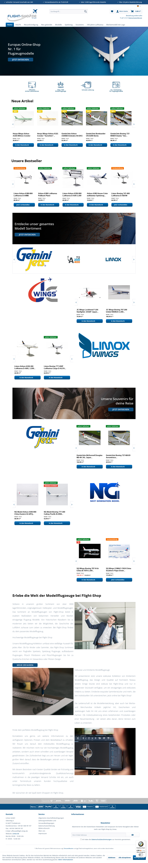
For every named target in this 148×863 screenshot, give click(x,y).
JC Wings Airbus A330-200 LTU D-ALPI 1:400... (94, 311)
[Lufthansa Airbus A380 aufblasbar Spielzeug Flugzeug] (99, 178)
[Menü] (144, 841)
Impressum (42, 833)
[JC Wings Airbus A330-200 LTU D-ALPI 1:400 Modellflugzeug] (95, 292)
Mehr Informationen (65, 860)
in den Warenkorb (24, 145)
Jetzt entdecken (20, 59)
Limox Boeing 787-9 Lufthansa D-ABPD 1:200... (72, 195)
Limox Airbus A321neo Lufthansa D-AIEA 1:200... (59, 367)
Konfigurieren (139, 857)
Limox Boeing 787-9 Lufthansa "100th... (121, 195)
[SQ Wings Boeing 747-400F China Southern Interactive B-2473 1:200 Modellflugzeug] (126, 551)
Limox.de (15, 834)
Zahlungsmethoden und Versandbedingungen (47, 822)
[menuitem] (69, 11)
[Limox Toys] (119, 259)
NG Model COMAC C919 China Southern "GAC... (33, 513)
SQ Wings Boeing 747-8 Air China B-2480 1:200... (95, 570)
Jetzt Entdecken (27, 234)
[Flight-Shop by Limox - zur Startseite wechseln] (22, 15)
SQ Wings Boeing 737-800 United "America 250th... (48, 135)
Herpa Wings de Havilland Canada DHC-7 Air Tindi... (98, 135)
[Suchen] (85, 11)
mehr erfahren (25, 665)
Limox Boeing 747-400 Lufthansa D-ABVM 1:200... (25, 195)
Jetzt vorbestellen (48, 145)
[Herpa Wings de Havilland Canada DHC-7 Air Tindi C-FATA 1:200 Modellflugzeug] (98, 118)
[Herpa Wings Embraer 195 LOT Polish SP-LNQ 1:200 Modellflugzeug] (122, 118)
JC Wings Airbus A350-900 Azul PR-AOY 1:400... (124, 311)
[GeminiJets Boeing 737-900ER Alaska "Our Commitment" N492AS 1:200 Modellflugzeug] (25, 118)
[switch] (141, 854)
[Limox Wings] (40, 259)
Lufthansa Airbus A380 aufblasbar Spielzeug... (98, 195)
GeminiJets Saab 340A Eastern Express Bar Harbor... (125, 456)
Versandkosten (68, 848)
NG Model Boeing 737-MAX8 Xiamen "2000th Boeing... (62, 513)
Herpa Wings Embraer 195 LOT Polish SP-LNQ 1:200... (122, 135)
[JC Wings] (79, 259)
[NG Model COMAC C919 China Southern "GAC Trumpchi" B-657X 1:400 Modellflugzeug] (34, 494)
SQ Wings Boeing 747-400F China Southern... (124, 570)
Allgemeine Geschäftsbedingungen (51, 818)
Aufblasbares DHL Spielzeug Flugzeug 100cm (48, 195)
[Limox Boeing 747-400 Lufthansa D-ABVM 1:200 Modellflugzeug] (26, 178)
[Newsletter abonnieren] (132, 835)
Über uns (41, 831)
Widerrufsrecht (44, 828)
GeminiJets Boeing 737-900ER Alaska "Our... (24, 135)
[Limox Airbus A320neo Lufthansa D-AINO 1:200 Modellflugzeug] (33, 349)
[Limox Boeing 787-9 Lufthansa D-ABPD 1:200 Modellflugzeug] (75, 178)
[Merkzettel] (112, 11)
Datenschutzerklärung (135, 18)
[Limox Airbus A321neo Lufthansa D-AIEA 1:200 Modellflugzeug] (62, 349)
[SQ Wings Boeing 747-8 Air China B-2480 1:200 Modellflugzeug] (97, 551)
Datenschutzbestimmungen (102, 839)
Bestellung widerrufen (134, 16)
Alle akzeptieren (125, 857)
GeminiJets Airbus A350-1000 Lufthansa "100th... (96, 456)
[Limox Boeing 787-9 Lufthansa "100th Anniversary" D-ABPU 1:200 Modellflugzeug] (123, 178)
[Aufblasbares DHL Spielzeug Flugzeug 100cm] (50, 178)
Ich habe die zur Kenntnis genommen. (106, 839)
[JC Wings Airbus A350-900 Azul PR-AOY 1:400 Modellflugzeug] (124, 292)
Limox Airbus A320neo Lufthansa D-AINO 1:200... (30, 367)
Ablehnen (111, 857)
